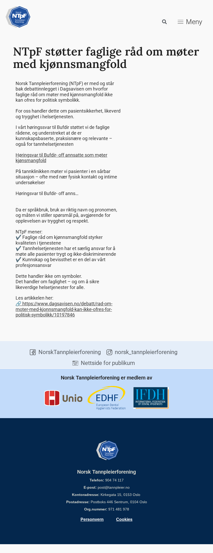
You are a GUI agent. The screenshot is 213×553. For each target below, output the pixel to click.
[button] (164, 22)
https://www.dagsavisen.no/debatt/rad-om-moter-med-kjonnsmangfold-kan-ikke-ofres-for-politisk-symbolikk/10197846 (64, 309)
